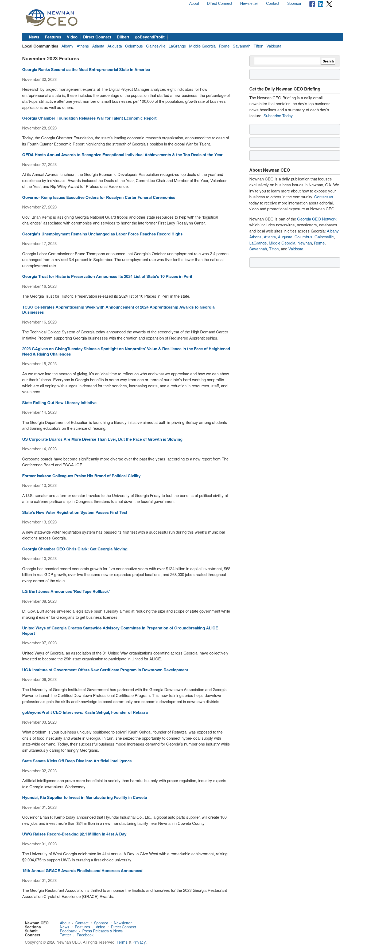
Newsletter (249, 3)
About (194, 3)
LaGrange (177, 46)
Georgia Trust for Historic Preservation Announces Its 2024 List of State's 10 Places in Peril (107, 276)
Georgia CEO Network (317, 219)
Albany (67, 46)
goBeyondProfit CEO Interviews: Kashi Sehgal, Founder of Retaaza (85, 712)
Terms (122, 942)
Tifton (258, 46)
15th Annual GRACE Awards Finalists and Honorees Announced (82, 870)
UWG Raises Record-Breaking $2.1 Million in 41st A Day (74, 834)
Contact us (323, 196)
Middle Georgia (202, 46)
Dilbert (123, 37)
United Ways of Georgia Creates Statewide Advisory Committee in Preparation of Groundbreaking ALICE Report (120, 630)
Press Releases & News (102, 930)
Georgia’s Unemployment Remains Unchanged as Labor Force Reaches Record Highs (102, 234)
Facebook (85, 934)
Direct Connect (219, 3)
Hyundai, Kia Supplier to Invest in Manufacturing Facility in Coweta (84, 797)
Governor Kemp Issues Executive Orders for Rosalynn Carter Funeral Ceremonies (98, 197)
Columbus (134, 46)
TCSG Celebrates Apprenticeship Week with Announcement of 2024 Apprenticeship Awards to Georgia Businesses (118, 309)
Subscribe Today (278, 115)
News (34, 37)
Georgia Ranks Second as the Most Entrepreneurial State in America (86, 69)
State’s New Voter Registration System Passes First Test (74, 512)
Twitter (65, 934)
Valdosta (273, 46)
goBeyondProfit (150, 37)
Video (72, 37)
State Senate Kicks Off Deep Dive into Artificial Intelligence (77, 761)
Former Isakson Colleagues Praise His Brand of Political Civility (81, 476)
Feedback (68, 930)
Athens (83, 46)
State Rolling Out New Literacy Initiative (59, 402)
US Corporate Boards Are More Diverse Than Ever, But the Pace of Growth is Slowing (102, 439)
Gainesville (155, 46)
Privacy (139, 942)
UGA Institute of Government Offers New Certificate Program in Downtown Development (105, 670)
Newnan (304, 243)
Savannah (241, 46)
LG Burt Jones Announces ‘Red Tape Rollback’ (66, 591)
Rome (224, 46)
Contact (272, 3)
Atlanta (98, 46)
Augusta (114, 46)
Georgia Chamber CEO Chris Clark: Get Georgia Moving (74, 549)
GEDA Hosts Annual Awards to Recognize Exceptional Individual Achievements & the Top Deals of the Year (122, 154)
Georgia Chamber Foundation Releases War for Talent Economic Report (89, 118)
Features (53, 37)
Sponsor (294, 3)
